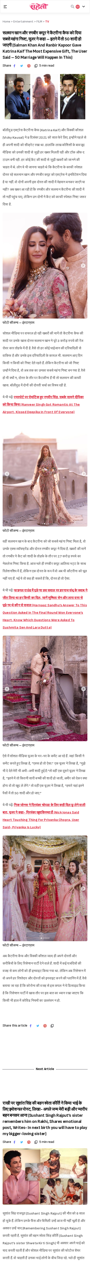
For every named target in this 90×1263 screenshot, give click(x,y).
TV (47, 21)
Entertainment (23, 21)
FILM (39, 21)
